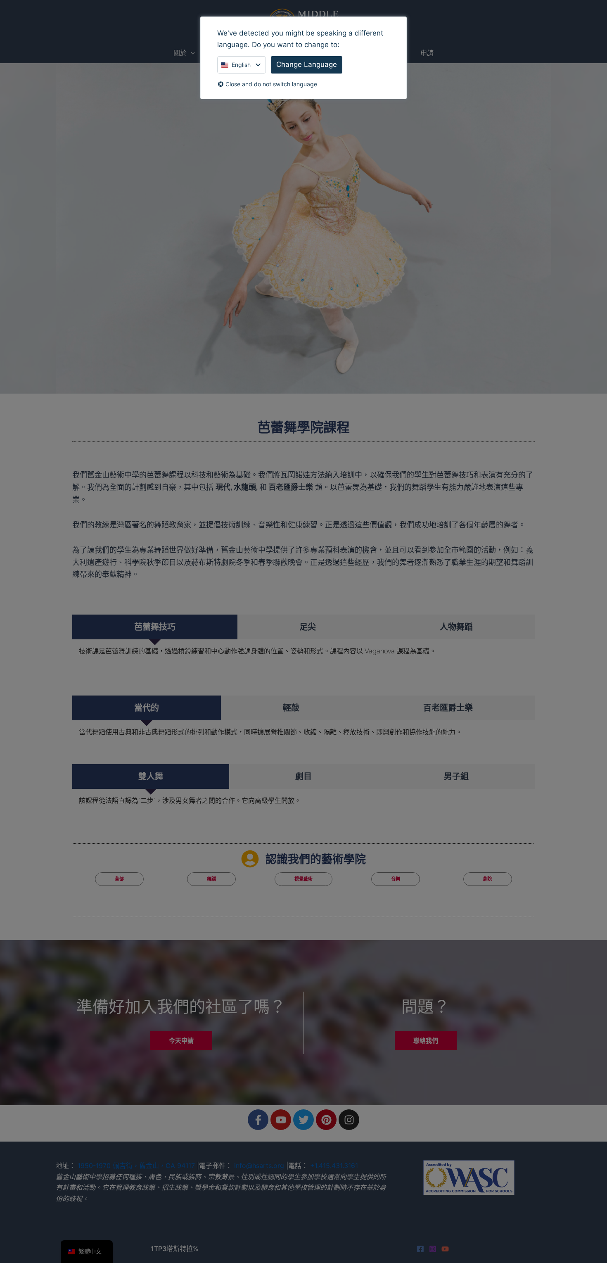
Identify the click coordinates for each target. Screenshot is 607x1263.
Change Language (306, 64)
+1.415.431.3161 (334, 1165)
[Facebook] (420, 1249)
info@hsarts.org (259, 1165)
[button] (191, 53)
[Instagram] (432, 1249)
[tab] (154, 627)
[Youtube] (445, 1249)
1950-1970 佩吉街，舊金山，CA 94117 (136, 1165)
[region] (303, 228)
